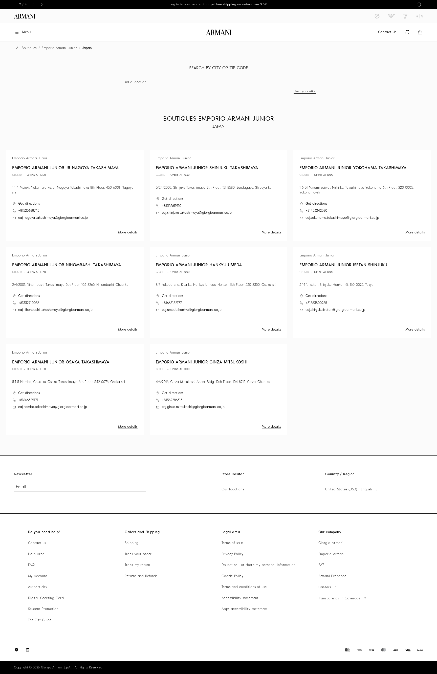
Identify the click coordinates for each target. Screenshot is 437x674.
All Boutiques (26, 48)
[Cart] (420, 32)
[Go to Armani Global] (24, 16)
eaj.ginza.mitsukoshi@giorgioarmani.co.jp (193, 407)
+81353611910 (171, 206)
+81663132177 (172, 303)
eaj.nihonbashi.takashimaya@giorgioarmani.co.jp (55, 310)
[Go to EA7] (405, 16)
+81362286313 (172, 400)
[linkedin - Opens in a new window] (27, 649)
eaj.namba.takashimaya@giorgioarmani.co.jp (52, 407)
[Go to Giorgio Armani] (377, 16)
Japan (87, 48)
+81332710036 (28, 303)
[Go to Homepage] (218, 32)
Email (21, 487)
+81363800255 (316, 303)
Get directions (29, 203)
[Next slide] (42, 5)
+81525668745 (28, 210)
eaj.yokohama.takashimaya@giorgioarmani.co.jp (342, 218)
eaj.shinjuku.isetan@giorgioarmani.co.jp (335, 310)
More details (128, 232)
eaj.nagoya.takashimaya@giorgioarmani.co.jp (53, 218)
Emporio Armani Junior (59, 48)
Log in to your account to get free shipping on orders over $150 (218, 4)
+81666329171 (28, 400)
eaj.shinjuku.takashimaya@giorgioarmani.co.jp (197, 212)
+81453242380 (316, 210)
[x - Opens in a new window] (16, 649)
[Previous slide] (33, 5)
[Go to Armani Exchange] (419, 16)
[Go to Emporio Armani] (391, 16)
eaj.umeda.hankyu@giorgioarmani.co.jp (192, 310)
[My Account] (407, 32)
